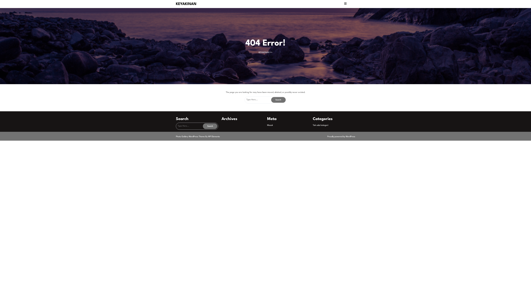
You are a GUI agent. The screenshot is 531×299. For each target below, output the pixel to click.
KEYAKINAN (186, 4)
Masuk (270, 125)
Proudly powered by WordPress (341, 137)
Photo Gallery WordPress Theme (190, 137)
